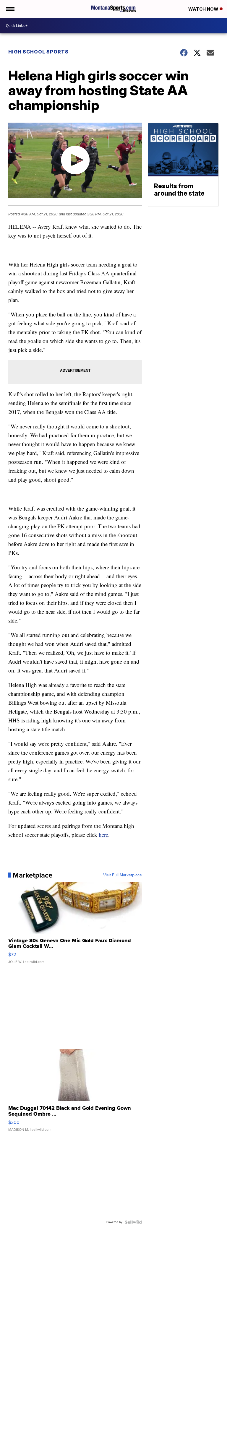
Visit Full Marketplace (122, 875)
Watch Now (204, 9)
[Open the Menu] (9, 9)
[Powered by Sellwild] (133, 1222)
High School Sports (38, 52)
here (103, 834)
